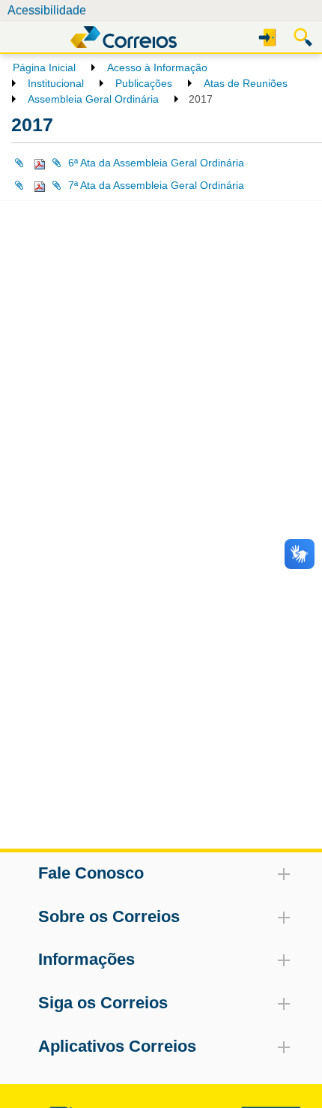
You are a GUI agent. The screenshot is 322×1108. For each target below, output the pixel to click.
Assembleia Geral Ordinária (93, 99)
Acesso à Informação (157, 67)
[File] (30, 163)
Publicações (143, 83)
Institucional (56, 83)
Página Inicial (44, 67)
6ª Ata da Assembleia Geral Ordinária (156, 163)
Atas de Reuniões (246, 83)
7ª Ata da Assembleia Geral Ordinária (156, 185)
